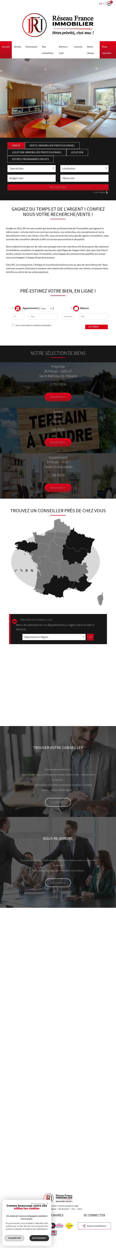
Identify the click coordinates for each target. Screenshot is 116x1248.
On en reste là (38, 1203)
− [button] (4, 1118)
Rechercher (58, 187)
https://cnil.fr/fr (82, 1062)
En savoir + (58, 396)
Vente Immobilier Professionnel (52, 145)
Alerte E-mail (63, 50)
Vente (16, 145)
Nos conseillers (47, 50)
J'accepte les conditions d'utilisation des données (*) (31, 1001)
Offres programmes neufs (30, 159)
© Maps (96, 1184)
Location (77, 152)
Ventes (17, 46)
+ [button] (4, 1114)
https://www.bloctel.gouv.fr (15, 1070)
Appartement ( (31, 308)
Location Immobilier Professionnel (37, 152)
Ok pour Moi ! (39, 1238)
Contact (78, 46)
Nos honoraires (64, 1209)
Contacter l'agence (96, 1021)
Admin (80, 1209)
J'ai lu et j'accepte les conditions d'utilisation (32, 325)
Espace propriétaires (96, 1226)
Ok (90, 637)
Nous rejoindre (106, 50)
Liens (73, 1209)
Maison (84, 308)
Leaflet (86, 1184)
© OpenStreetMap (108, 1184)
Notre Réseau (90, 50)
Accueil (6, 46)
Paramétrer (14, 1238)
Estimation (31, 46)
